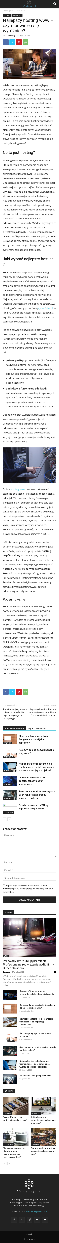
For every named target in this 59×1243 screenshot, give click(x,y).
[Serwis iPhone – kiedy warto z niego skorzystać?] (15, 1106)
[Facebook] (6, 42)
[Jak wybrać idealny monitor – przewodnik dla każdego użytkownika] (10, 995)
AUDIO (6, 956)
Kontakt (29, 1234)
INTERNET (21, 11)
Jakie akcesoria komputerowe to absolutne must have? (43, 1120)
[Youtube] (45, 1220)
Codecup (11, 36)
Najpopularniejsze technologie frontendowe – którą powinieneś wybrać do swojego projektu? (36, 767)
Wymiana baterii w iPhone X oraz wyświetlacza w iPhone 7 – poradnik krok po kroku (43, 712)
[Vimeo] (29, 1220)
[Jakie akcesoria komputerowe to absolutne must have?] (43, 1106)
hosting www (17, 489)
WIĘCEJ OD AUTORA (37, 728)
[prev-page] (4, 819)
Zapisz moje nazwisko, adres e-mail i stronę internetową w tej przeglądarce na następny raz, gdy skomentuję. (28, 888)
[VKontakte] (37, 1220)
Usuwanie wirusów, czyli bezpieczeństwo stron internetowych (32, 781)
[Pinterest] (19, 42)
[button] (4, 4)
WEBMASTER (17, 15)
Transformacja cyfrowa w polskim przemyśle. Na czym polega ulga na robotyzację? (15, 714)
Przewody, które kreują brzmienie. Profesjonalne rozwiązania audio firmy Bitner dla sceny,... (28, 964)
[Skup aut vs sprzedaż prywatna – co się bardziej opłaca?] (10, 1051)
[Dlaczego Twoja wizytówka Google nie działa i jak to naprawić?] (10, 739)
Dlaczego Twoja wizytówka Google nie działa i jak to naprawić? (34, 739)
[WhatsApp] (25, 42)
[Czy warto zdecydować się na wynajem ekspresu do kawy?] (43, 1137)
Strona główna (8, 11)
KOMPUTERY (36, 1113)
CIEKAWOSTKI (8, 812)
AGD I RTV (35, 1144)
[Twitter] (12, 42)
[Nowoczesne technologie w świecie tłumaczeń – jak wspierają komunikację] (10, 1022)
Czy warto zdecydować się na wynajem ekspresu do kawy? (43, 1151)
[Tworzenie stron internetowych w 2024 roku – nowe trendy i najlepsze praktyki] (10, 795)
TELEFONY (7, 1113)
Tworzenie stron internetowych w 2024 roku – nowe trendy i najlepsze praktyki (37, 794)
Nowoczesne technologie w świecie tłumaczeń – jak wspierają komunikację (36, 1022)
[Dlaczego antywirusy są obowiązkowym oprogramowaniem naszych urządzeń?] (15, 1137)
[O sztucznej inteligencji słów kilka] (10, 1079)
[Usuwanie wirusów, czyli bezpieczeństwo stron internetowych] (10, 781)
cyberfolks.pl (45, 308)
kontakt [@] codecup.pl (36, 1211)
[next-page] (9, 819)
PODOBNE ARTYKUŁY (14, 728)
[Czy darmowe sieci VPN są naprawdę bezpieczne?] (10, 809)
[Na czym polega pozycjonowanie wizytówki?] (10, 753)
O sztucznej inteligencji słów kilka (35, 1075)
